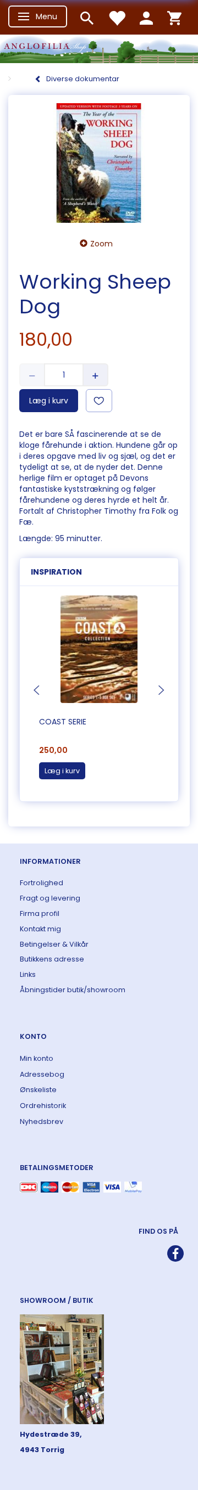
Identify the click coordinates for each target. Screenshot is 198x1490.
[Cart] (174, 17)
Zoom (101, 243)
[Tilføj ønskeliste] (99, 400)
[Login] (146, 17)
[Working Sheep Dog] (99, 163)
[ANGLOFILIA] (99, 47)
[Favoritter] (117, 17)
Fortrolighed (41, 882)
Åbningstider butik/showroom (72, 989)
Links (28, 974)
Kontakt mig (40, 929)
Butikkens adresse (52, 959)
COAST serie (62, 721)
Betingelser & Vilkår (54, 944)
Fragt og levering (50, 898)
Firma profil (39, 913)
